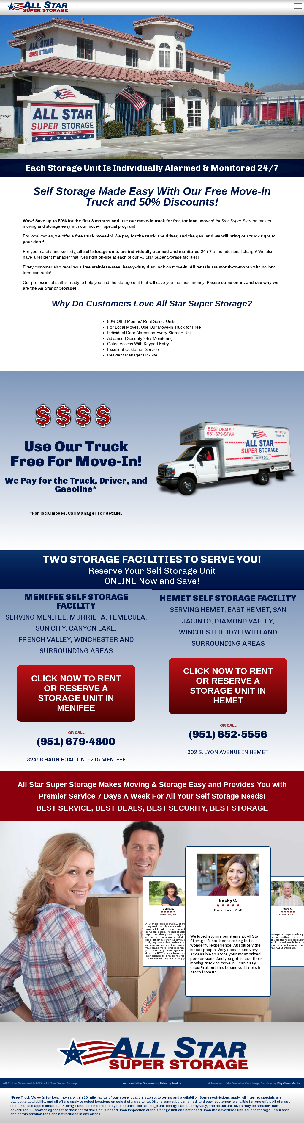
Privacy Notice (170, 1083)
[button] (227, 954)
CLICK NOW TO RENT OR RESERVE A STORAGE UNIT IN (228, 685)
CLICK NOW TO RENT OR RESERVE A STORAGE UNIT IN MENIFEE (76, 693)
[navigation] (228, 921)
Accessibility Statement (140, 1083)
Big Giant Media (288, 1083)
